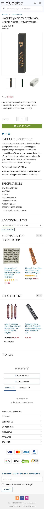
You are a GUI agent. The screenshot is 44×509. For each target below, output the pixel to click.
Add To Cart (23, 126)
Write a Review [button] (23, 376)
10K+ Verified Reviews (11, 412)
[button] (11, 83)
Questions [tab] (23, 387)
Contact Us (7, 422)
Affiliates (6, 437)
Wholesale (7, 432)
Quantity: (5, 119)
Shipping (6, 417)
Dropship (6, 442)
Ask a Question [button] (23, 382)
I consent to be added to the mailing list (19, 485)
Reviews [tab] (8, 387)
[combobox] (22, 8)
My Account (7, 427)
